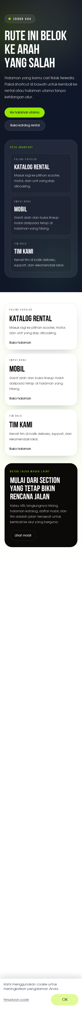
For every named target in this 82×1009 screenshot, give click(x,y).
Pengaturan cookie (16, 999)
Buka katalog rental (25, 125)
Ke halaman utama (24, 112)
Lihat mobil (23, 535)
